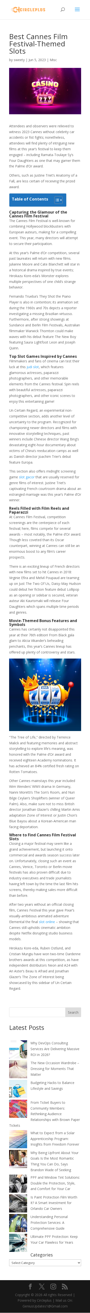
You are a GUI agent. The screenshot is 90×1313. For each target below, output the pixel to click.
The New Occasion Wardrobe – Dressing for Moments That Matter (54, 1069)
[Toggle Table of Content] (56, 200)
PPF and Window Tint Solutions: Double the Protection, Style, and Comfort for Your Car (55, 1183)
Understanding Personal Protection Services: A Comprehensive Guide (49, 1222)
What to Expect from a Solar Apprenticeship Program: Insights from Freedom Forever (54, 1139)
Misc (53, 59)
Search (73, 1012)
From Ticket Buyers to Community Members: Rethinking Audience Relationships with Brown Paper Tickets (44, 1114)
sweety (19, 59)
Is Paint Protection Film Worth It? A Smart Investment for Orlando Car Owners (53, 1203)
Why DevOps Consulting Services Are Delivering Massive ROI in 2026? (54, 1049)
